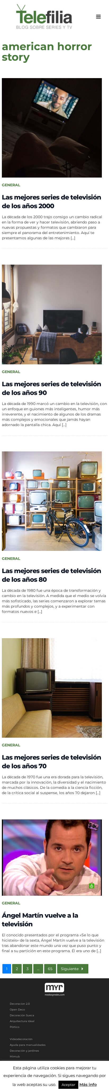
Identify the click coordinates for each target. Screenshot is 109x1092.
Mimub (15, 1056)
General (11, 185)
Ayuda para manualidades (28, 1045)
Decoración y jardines (24, 1050)
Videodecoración (21, 1039)
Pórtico (14, 1027)
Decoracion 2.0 (20, 1003)
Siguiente (70, 968)
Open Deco (17, 1009)
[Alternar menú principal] (98, 16)
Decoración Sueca (22, 1015)
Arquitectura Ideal (22, 1021)
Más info (88, 1084)
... (38, 968)
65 (50, 968)
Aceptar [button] (68, 1085)
